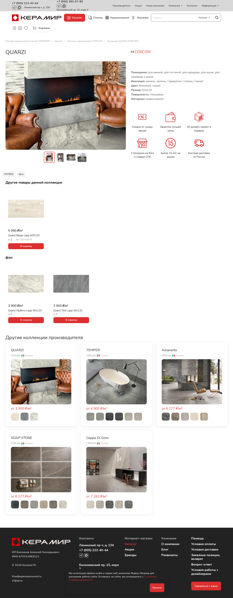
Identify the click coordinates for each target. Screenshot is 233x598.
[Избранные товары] (26, 28)
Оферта (17, 580)
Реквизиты (169, 555)
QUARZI (17, 350)
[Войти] (14, 28)
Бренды (130, 555)
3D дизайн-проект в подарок (199, 128)
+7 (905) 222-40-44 (25, 3)
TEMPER (93, 350)
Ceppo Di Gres (97, 438)
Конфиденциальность (27, 576)
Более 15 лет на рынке (170, 155)
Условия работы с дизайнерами (204, 572)
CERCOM (143, 52)
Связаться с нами (206, 586)
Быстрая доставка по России (199, 155)
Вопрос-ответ (201, 564)
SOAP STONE (21, 438)
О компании (170, 544)
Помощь (197, 538)
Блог (165, 549)
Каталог (131, 544)
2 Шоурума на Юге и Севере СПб (142, 155)
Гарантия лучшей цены (170, 128)
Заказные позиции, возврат (205, 557)
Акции (129, 549)
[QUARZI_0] (65, 105)
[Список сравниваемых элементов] (20, 28)
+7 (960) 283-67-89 (70, 1)
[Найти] (217, 18)
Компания (168, 538)
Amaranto (169, 350)
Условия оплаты (203, 544)
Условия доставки (204, 549)
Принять (157, 587)
